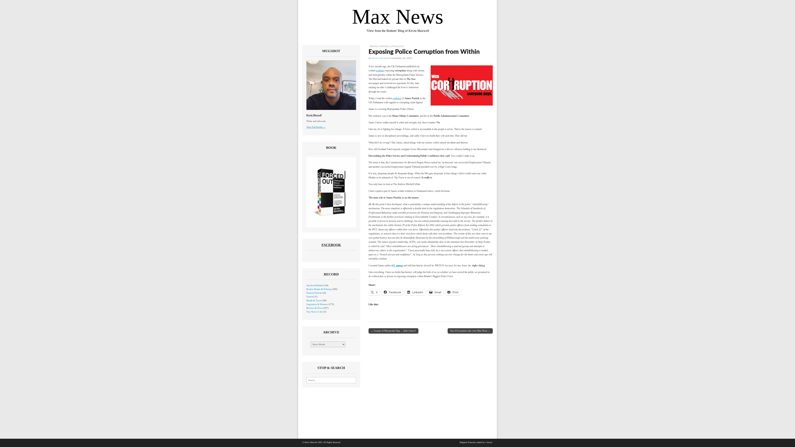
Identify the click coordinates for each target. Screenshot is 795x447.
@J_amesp (397, 265)
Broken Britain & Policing (387, 46)
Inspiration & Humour (317, 304)
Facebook (331, 245)
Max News (397, 16)
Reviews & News (314, 308)
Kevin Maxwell (380, 58)
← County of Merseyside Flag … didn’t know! (393, 330)
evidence (380, 70)
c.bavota (488, 442)
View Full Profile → (315, 127)
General (310, 296)
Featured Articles (314, 293)
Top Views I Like (314, 311)
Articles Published (315, 285)
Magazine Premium (468, 442)
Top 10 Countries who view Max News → (470, 330)
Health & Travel (314, 300)
